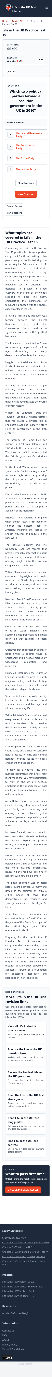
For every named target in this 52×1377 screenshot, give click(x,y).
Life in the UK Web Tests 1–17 (18, 1291)
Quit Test (11, 71)
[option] (26, 134)
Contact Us (8, 1330)
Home (5, 21)
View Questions (14, 212)
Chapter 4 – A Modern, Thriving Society (23, 1256)
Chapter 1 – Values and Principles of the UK (25, 1242)
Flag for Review (14, 206)
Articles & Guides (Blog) (15, 1313)
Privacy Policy (9, 1344)
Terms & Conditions (13, 1349)
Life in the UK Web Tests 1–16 (18, 1295)
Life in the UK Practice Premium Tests (22, 1286)
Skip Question (26, 183)
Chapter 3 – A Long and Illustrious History (25, 1251)
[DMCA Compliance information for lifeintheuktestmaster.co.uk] (26, 1357)
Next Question (26, 194)
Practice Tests (18, 21)
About (5, 1339)
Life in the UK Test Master (24, 9)
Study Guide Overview (14, 1237)
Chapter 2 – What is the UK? (17, 1247)
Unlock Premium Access (23, 1189)
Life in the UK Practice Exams (18, 1282)
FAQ (4, 1335)
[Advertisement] (26, 1370)
